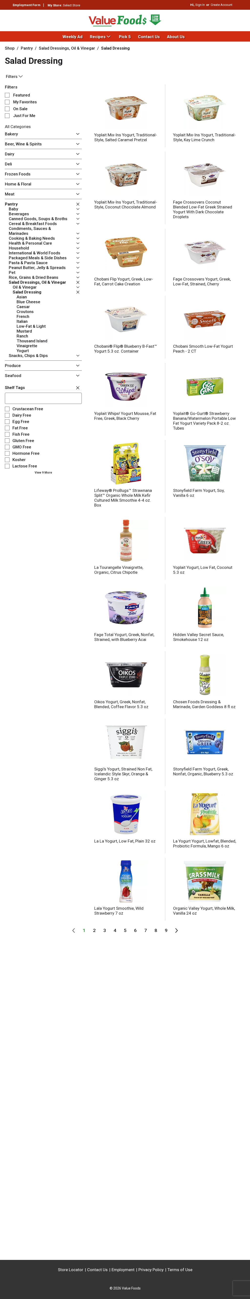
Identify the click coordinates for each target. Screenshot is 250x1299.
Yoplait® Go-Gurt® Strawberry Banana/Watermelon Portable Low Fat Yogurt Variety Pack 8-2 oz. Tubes (204, 421)
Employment (123, 1269)
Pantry (27, 48)
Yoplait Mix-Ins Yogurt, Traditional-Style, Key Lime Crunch (204, 137)
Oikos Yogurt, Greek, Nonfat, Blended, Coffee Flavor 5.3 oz (121, 704)
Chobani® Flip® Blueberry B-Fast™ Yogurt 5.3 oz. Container (125, 349)
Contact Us (97, 1269)
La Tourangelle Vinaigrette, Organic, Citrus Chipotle (118, 570)
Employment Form (27, 5)
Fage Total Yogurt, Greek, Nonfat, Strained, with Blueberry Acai (124, 637)
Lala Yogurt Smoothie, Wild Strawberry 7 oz (119, 911)
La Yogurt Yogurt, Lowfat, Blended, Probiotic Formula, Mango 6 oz (204, 843)
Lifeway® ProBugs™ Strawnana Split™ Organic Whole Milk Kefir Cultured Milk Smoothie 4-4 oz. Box (123, 498)
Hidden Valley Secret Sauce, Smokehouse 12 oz (198, 637)
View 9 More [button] (43, 472)
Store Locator (70, 1269)
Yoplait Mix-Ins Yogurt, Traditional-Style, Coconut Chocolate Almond (125, 204)
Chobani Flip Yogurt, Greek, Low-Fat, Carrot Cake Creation (123, 281)
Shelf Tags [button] (15, 387)
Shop (10, 48)
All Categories (18, 126)
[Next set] (176, 930)
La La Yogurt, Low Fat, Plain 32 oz (125, 841)
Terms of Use (179, 1269)
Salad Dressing (115, 48)
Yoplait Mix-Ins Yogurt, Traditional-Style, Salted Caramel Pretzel (125, 137)
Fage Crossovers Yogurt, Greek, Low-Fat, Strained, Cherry (202, 281)
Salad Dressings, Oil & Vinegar (67, 48)
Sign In (200, 5)
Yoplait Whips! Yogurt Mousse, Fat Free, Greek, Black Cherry (125, 416)
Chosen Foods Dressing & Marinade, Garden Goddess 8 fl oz (204, 704)
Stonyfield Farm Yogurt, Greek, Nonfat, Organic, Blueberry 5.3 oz (203, 771)
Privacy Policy (151, 1269)
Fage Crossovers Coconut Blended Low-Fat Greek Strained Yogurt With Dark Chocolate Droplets (202, 209)
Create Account (221, 5)
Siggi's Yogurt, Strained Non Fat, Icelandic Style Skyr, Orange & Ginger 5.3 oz (123, 774)
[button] (76, 134)
